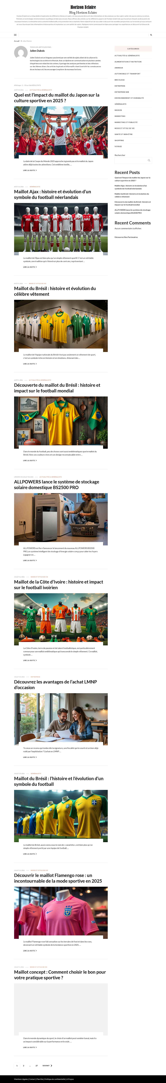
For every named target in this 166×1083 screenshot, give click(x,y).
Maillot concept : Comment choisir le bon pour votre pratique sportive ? (60, 974)
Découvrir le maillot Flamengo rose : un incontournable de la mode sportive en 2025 (58, 878)
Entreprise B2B (122, 92)
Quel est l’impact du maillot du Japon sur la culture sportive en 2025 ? (56, 97)
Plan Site (40, 1079)
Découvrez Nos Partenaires (126, 237)
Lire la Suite (29, 170)
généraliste (35, 186)
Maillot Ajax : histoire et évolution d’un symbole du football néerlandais (52, 194)
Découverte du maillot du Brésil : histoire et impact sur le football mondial (57, 387)
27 (37, 1065)
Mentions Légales (21, 1079)
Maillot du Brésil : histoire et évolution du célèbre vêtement (132, 195)
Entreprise (35, 677)
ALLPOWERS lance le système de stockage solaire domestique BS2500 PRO (56, 484)
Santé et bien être (124, 134)
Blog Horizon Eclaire (83, 12)
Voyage (118, 146)
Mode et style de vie (37, 283)
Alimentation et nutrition (128, 62)
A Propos (70, 1079)
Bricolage (120, 80)
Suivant (46, 1066)
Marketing (120, 116)
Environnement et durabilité (129, 98)
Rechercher (120, 155)
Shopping (119, 140)
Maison (118, 110)
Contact (32, 1079)
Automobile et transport (127, 74)
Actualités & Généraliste (41, 90)
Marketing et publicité (126, 122)
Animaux (119, 68)
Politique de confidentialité (54, 1079)
